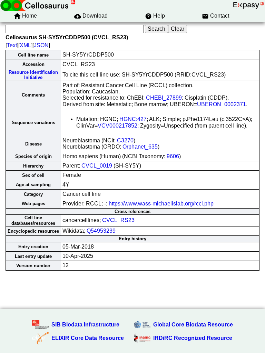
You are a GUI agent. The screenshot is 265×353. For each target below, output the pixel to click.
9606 (173, 156)
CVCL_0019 (96, 166)
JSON (41, 45)
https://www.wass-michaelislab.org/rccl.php (161, 203)
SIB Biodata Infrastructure (85, 324)
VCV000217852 (117, 126)
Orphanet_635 (140, 147)
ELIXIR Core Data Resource (87, 338)
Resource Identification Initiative (33, 75)
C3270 (125, 140)
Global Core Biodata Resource (193, 324)
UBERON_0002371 (221, 104)
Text (12, 45)
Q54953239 (101, 231)
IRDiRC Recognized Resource (192, 338)
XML (25, 45)
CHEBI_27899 (164, 98)
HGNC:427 (133, 119)
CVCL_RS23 (118, 220)
